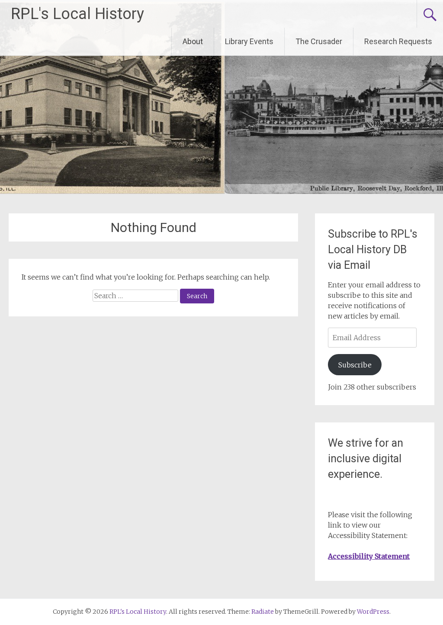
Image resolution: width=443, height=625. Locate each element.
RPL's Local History (77, 14)
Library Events (249, 41)
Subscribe (355, 365)
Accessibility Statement (369, 556)
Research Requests (398, 41)
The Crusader (318, 41)
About (193, 41)
